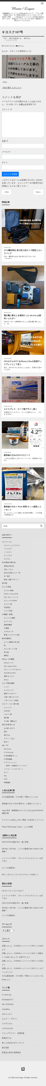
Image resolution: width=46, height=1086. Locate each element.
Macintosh (7, 749)
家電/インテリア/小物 (11, 635)
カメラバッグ (8, 690)
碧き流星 (5, 1048)
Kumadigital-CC (7, 999)
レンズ (6, 687)
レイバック (8, 707)
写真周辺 (7, 607)
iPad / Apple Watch (10, 666)
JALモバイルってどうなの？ (13, 891)
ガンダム (7, 559)
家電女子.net (6, 1038)
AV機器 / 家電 (7, 614)
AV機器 (6, 628)
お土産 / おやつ (9, 728)
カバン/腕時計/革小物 (11, 642)
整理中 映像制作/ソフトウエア (16, 766)
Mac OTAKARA (8, 1004)
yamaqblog (6, 1009)
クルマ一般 (8, 714)
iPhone (6, 680)
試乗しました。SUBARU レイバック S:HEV (18, 946)
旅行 (5, 732)
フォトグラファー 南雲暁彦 (13, 1033)
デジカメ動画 (8, 590)
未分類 (4, 583)
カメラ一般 (8, 604)
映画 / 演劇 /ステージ (11, 579)
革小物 (6, 652)
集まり (6, 742)
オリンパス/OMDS (10, 601)
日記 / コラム (8, 569)
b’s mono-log (6, 995)
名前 (5, 141)
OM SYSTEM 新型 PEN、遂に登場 (15, 842)
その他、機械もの (10, 721)
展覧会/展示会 (9, 566)
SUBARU (7, 711)
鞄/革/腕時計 (7, 638)
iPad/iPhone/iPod (10, 673)
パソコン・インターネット (13, 769)
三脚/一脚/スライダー (11, 697)
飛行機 (6, 718)
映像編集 (7, 782)
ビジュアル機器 (9, 618)
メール (6, 152)
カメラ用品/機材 (8, 683)
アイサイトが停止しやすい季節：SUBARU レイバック (23, 820)
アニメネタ (8, 555)
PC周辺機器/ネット (11, 756)
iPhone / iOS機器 (8, 659)
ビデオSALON (7, 1028)
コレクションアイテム (12, 545)
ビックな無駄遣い (9, 868)
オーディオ (8, 621)
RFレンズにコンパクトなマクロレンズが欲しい (20, 874)
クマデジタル (7, 1024)
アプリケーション (10, 762)
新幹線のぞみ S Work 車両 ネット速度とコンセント (21, 804)
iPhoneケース (8, 663)
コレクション (7, 542)
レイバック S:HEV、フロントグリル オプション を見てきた (22, 859)
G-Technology (8, 752)
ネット (6, 772)
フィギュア (8, 549)
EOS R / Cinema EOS (11, 594)
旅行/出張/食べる (8, 725)
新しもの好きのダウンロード (13, 1043)
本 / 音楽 (7, 576)
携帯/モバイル (9, 676)
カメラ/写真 (6, 587)
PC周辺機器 (8, 759)
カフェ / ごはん (9, 738)
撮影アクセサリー (10, 694)
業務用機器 (8, 625)
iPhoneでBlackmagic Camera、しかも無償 (17, 827)
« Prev (6, 192)
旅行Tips (21, 46)
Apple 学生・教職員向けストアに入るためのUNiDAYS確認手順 (22, 811)
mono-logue (19, 1078)
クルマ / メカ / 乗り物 (10, 704)
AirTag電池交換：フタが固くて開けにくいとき (20, 797)
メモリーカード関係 (11, 700)
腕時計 (6, 655)
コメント (7, 109)
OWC (6, 779)
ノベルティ (8, 552)
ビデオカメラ (8, 631)
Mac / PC (5, 745)
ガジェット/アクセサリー (13, 669)
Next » (38, 192)
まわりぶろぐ (7, 1014)
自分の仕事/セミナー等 (12, 573)
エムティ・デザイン (9, 1019)
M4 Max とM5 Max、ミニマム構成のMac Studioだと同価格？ (22, 850)
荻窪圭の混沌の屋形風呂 (11, 1052)
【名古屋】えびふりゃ (11, 88)
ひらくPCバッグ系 (10, 649)
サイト (5, 162)
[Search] (41, 526)
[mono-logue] (23, 8)
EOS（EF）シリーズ (11, 597)
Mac (5, 776)
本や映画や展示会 (9, 562)
